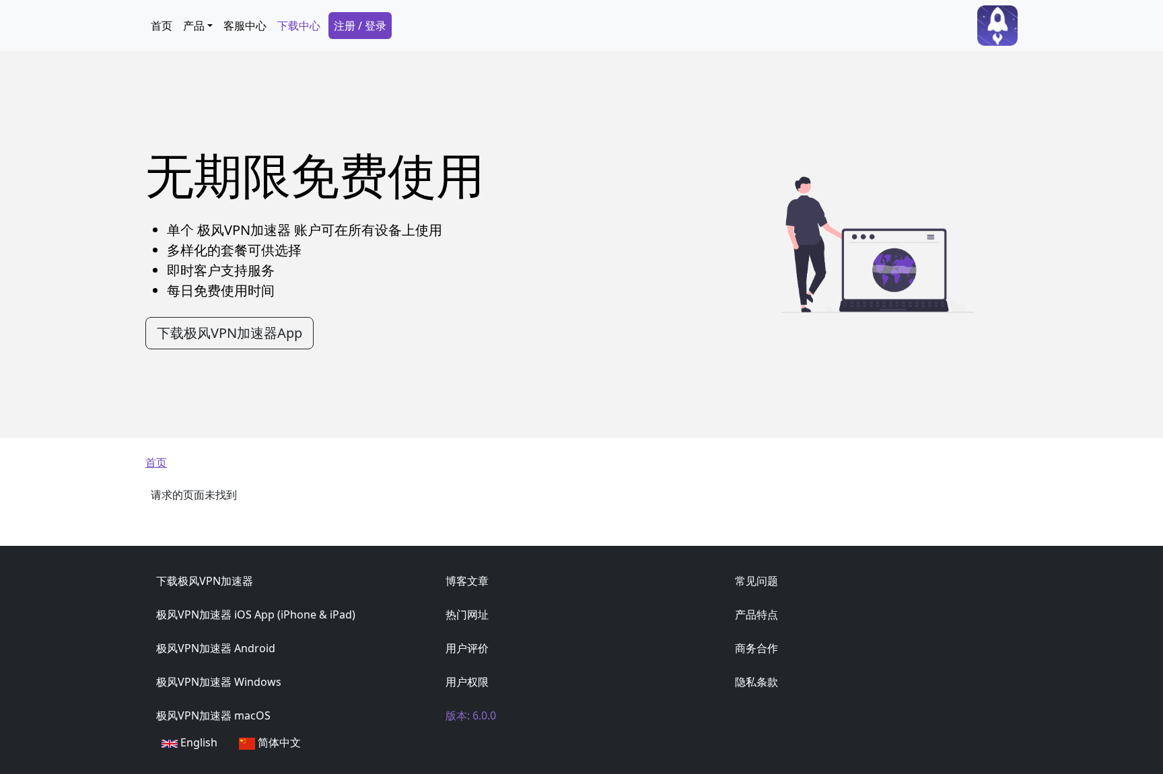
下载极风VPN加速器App (229, 333)
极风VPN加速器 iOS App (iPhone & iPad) (255, 614)
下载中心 (298, 25)
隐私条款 (756, 681)
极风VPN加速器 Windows (218, 681)
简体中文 (278, 742)
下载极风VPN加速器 (204, 580)
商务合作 (756, 648)
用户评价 (467, 648)
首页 (161, 25)
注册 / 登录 (360, 25)
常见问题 (756, 580)
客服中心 (245, 25)
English (197, 742)
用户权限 (467, 681)
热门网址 (467, 614)
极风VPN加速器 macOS (213, 715)
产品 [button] (194, 25)
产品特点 (756, 614)
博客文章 (467, 580)
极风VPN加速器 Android (215, 648)
